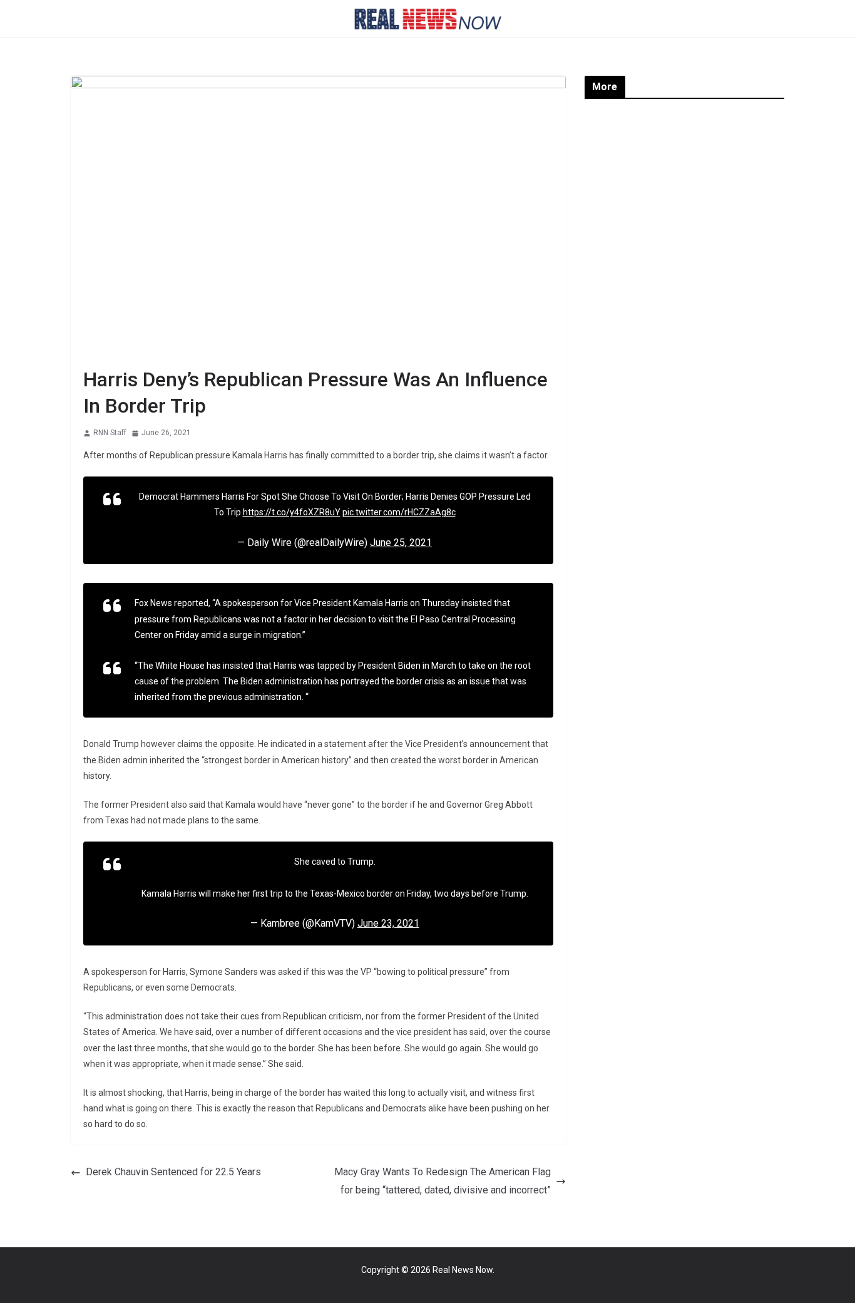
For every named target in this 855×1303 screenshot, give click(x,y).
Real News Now (463, 1270)
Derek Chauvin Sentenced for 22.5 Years (173, 1172)
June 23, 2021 (388, 923)
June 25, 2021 (401, 542)
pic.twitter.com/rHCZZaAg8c (399, 512)
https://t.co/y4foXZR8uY (291, 512)
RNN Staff (109, 432)
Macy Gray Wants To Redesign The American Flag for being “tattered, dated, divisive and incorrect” (442, 1181)
